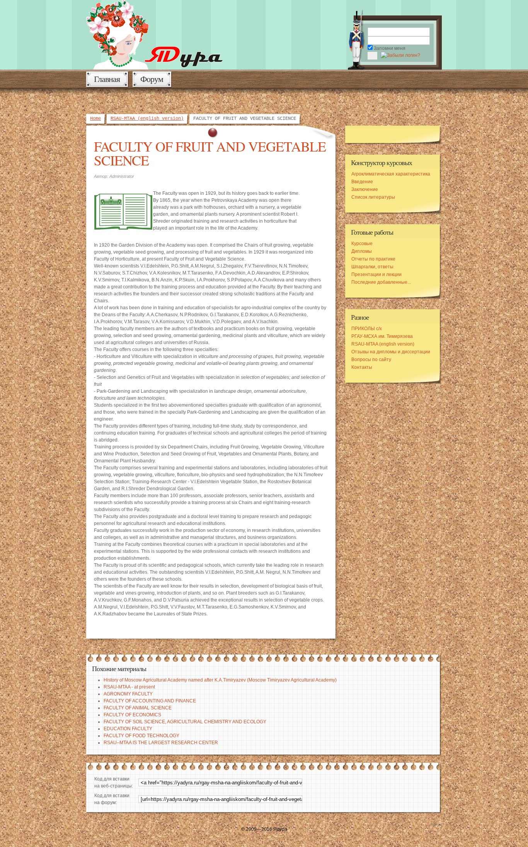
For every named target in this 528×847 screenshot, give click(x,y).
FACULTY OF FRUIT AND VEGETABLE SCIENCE (210, 153)
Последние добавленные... (381, 282)
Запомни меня (389, 48)
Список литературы (373, 197)
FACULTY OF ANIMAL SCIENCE (138, 708)
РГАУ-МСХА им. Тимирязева (382, 336)
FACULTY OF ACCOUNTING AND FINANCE (150, 701)
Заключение (364, 189)
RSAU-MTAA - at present (129, 687)
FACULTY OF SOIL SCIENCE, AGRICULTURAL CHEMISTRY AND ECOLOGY (185, 721)
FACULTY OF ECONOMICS (132, 714)
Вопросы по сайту (371, 359)
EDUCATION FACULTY (128, 728)
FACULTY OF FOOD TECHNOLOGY (141, 735)
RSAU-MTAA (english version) (147, 118)
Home (95, 118)
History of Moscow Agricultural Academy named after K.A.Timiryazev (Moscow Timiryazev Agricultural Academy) (220, 680)
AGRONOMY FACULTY (128, 694)
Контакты (361, 367)
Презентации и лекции (376, 274)
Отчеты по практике (373, 259)
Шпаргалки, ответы (372, 266)
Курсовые (362, 243)
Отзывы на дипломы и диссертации (390, 351)
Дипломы (361, 251)
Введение (362, 181)
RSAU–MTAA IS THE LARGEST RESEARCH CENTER (161, 742)
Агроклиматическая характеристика (390, 174)
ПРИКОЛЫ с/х (366, 328)
